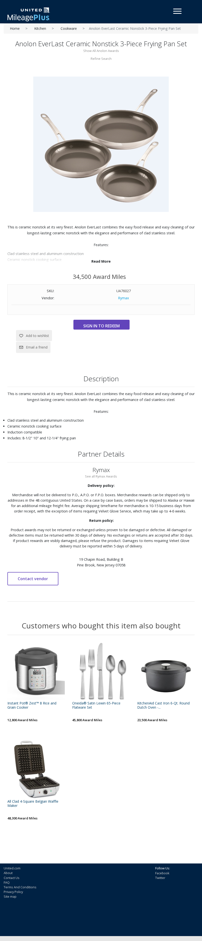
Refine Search (101, 58)
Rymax (123, 298)
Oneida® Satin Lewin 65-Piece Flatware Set (96, 705)
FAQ (7, 882)
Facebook (162, 873)
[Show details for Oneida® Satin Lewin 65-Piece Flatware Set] (101, 671)
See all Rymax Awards (101, 476)
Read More (101, 261)
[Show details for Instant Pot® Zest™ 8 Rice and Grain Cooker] (36, 671)
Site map (10, 896)
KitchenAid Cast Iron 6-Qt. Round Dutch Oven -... (163, 705)
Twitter (160, 878)
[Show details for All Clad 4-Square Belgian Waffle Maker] (36, 769)
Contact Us (11, 878)
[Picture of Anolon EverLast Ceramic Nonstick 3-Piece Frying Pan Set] (101, 144)
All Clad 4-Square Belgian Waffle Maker (32, 803)
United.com (12, 868)
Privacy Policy (13, 892)
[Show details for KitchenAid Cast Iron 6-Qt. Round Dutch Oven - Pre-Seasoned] (166, 671)
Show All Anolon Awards (101, 50)
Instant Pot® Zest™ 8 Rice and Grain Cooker (31, 705)
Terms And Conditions (20, 887)
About (8, 873)
